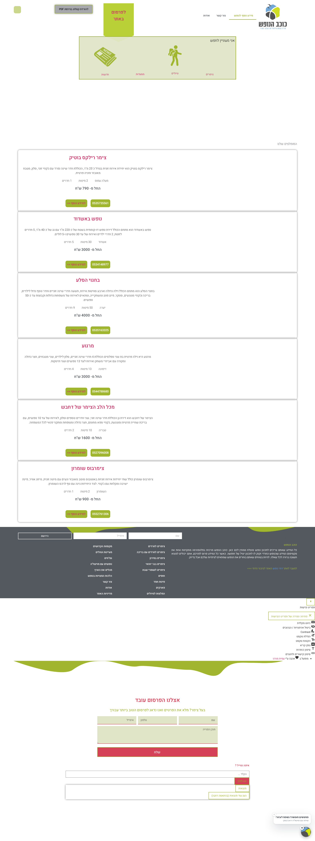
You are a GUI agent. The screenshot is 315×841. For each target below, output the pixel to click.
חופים (161, 576)
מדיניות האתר (104, 594)
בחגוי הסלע (88, 280)
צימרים (210, 74)
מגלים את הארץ (103, 570)
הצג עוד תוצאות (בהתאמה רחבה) (228, 796)
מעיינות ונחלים (104, 552)
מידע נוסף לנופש (243, 16)
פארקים (160, 588)
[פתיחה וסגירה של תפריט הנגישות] (310, 601)
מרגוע (88, 346)
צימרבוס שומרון (87, 468)
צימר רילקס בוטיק (87, 157)
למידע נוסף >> (76, 203)
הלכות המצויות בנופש (100, 576)
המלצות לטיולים (156, 594)
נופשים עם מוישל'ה (101, 564)
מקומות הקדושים (102, 546)
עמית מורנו (279, 659)
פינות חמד (159, 582)
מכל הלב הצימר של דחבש (88, 407)
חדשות (105, 75)
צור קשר (221, 16)
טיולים (174, 73)
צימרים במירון (157, 558)
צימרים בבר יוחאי (155, 564)
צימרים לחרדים (156, 546)
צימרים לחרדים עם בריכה (151, 552)
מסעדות (140, 74)
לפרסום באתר (118, 15)
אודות (206, 16)
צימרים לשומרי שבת (153, 570)
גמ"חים (108, 558)
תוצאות (242, 788)
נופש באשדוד (88, 219)
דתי (278, 568)
